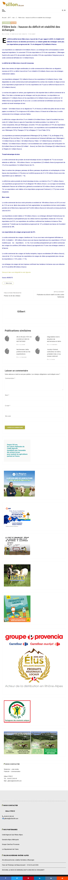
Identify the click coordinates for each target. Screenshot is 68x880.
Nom (7, 395)
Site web (8, 416)
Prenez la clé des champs (12, 296)
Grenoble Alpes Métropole (10, 840)
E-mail (7, 406)
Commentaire (10, 378)
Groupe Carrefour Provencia (10, 844)
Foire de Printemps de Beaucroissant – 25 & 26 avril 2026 (20, 865)
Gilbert (34, 34)
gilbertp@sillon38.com (11, 819)
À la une (13, 22)
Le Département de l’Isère (10, 849)
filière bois (9, 283)
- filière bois (6, 22)
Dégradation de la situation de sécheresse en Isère (54, 339)
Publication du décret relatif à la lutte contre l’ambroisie (50, 296)
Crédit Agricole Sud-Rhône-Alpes (12, 835)
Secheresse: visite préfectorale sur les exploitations (23, 351)
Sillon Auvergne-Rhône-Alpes (16, 855)
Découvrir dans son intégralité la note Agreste (16, 272)
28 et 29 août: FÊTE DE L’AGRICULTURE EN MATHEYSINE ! (24, 339)
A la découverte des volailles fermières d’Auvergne (18, 860)
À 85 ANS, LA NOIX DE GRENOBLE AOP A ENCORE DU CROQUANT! (23, 870)
